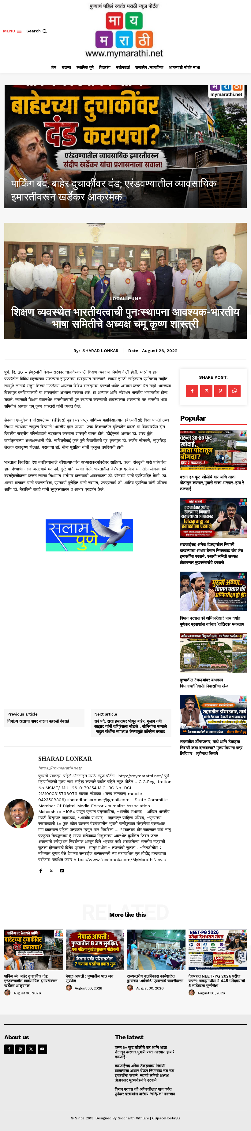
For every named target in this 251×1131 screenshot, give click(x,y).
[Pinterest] (220, 391)
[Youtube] (62, 869)
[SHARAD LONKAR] (19, 814)
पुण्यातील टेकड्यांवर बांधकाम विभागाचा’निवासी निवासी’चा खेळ (204, 683)
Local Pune (125, 299)
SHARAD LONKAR (100, 350)
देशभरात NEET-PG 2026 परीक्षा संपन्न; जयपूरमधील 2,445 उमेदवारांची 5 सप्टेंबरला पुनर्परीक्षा (217, 981)
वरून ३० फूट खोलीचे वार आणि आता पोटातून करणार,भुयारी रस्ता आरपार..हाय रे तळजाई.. (212, 483)
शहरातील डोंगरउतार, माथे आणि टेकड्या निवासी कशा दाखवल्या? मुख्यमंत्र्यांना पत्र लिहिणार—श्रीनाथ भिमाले (211, 747)
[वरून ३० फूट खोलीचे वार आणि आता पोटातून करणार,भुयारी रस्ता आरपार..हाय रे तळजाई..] (213, 450)
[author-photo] (8, 992)
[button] (37, 31)
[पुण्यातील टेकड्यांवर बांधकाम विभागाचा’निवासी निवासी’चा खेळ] (213, 653)
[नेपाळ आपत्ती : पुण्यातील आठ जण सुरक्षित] (95, 950)
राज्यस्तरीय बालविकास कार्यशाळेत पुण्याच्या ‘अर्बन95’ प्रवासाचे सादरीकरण (155, 978)
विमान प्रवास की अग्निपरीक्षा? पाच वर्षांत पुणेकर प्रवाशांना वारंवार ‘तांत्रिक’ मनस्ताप (212, 621)
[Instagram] (20, 1049)
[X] (51, 869)
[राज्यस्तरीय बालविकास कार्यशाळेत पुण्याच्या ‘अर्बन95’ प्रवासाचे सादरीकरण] (156, 950)
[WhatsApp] (234, 391)
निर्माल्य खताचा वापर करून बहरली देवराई (38, 721)
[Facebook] (40, 869)
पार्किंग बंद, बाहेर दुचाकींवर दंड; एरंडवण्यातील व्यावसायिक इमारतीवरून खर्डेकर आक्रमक (30, 981)
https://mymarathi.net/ (60, 768)
